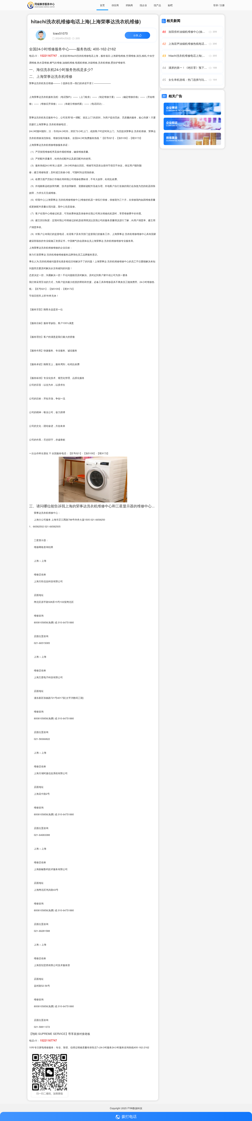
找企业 (143, 5)
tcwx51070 (60, 33)
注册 (222, 5)
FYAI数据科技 (135, 1108)
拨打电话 (129, 1116)
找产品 (157, 5)
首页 (102, 5)
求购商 (129, 5)
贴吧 (170, 5)
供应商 (115, 5)
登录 (215, 5)
